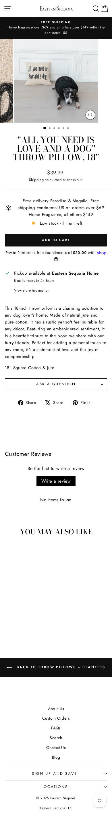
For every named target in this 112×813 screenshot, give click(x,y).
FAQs (56, 728)
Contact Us (56, 747)
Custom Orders (56, 718)
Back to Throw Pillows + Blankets (60, 666)
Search (56, 738)
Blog (56, 757)
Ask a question (56, 384)
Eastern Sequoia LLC (56, 808)
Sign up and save (54, 773)
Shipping (36, 179)
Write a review (56, 481)
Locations (54, 786)
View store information (31, 290)
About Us (56, 709)
